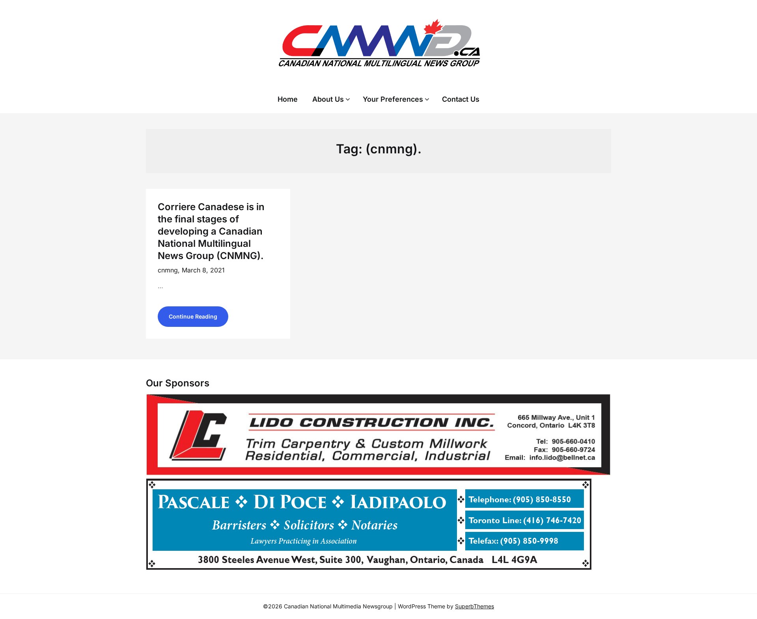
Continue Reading (193, 316)
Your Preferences (393, 99)
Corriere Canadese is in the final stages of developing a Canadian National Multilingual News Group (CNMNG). (211, 231)
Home (288, 99)
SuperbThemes (474, 606)
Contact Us (460, 99)
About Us (328, 99)
